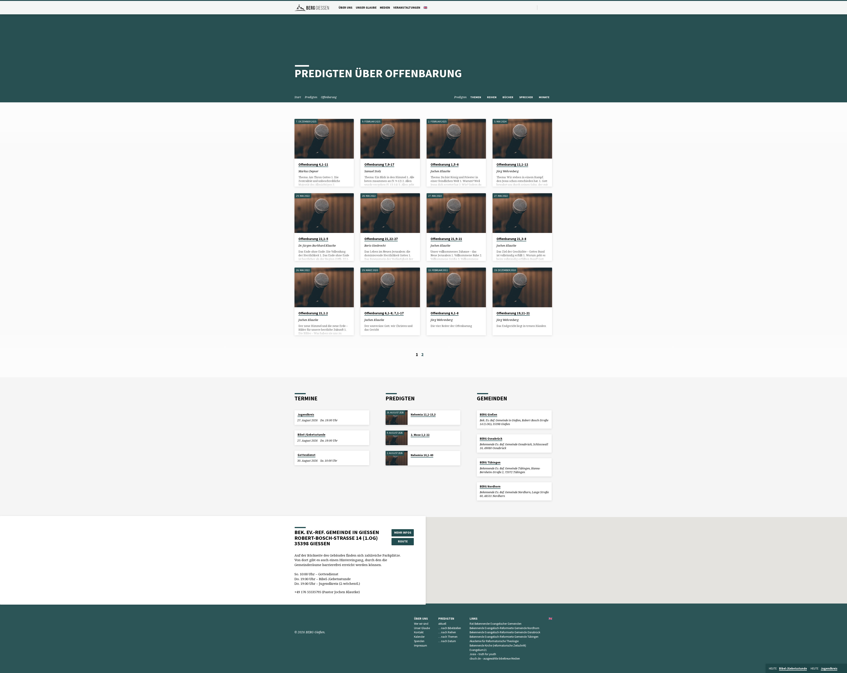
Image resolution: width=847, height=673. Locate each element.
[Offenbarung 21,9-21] (456, 213)
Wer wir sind (421, 624)
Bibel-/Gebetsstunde (311, 435)
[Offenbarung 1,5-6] (456, 139)
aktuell (442, 624)
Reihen (492, 97)
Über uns (345, 7)
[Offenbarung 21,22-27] (390, 213)
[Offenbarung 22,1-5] (324, 213)
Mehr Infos (402, 532)
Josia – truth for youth (483, 654)
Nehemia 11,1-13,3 (423, 414)
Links (474, 619)
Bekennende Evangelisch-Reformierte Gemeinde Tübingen (504, 637)
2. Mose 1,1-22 (420, 435)
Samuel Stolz (372, 171)
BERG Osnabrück (491, 439)
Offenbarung (329, 97)
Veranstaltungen (406, 7)
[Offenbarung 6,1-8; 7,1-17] (390, 287)
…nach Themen (447, 637)
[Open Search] (533, 7)
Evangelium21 (478, 650)
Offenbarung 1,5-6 (445, 164)
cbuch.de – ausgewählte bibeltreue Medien (495, 658)
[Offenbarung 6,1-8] (456, 287)
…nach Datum (447, 641)
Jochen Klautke (440, 171)
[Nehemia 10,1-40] (397, 458)
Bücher (508, 97)
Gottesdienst (306, 455)
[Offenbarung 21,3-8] (522, 213)
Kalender (419, 637)
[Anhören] (325, 171)
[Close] (843, 669)
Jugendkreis (306, 414)
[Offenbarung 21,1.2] (324, 287)
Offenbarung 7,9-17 (379, 164)
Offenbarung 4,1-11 (313, 164)
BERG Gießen (488, 414)
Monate (544, 97)
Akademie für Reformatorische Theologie (494, 641)
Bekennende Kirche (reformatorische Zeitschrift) (498, 645)
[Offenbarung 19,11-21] (522, 287)
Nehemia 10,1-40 (422, 455)
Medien (385, 7)
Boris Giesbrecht (375, 245)
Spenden (419, 641)
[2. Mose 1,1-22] (397, 438)
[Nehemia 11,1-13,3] (397, 417)
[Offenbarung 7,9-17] (390, 139)
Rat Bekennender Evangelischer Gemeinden (495, 624)
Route (403, 541)
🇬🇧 (425, 7)
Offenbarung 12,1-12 (512, 164)
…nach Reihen (447, 632)
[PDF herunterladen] (346, 245)
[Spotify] (547, 7)
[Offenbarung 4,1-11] (324, 139)
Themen (476, 97)
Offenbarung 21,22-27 (381, 239)
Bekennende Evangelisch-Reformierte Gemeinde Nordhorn (504, 628)
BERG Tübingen (490, 462)
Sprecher (526, 97)
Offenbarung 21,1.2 (313, 313)
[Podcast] (551, 7)
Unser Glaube (366, 7)
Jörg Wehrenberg (508, 171)
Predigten (311, 97)
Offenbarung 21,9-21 (446, 239)
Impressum (420, 645)
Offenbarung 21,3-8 (511, 239)
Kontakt (419, 632)
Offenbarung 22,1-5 (313, 239)
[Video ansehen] (322, 171)
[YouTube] (542, 7)
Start (297, 97)
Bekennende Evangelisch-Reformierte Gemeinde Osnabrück (505, 632)
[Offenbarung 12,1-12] (522, 139)
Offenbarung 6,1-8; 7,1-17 (384, 313)
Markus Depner (308, 171)
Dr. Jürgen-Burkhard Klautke (317, 245)
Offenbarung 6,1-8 (445, 313)
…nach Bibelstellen (449, 628)
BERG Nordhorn (490, 486)
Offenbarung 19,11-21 (513, 313)
